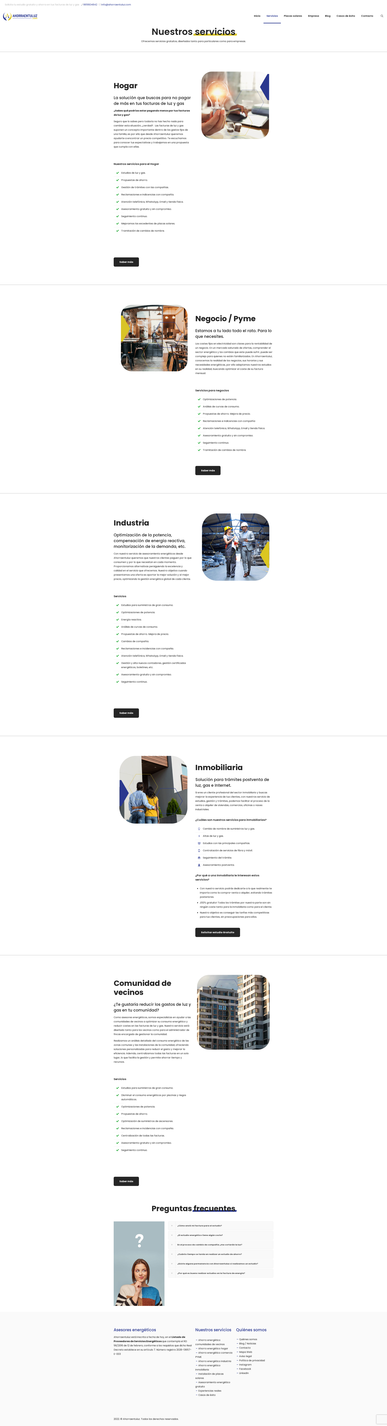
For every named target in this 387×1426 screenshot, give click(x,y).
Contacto (245, 1348)
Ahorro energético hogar (213, 1348)
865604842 (90, 4)
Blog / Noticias (247, 1343)
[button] (220, 1225)
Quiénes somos (248, 1339)
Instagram (245, 1364)
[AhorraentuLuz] (20, 16)
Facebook (245, 1369)
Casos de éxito (207, 1395)
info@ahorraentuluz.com (116, 4)
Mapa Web (245, 1352)
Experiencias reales (209, 1391)
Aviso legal (245, 1356)
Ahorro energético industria (214, 1361)
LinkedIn (244, 1373)
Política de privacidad (252, 1360)
